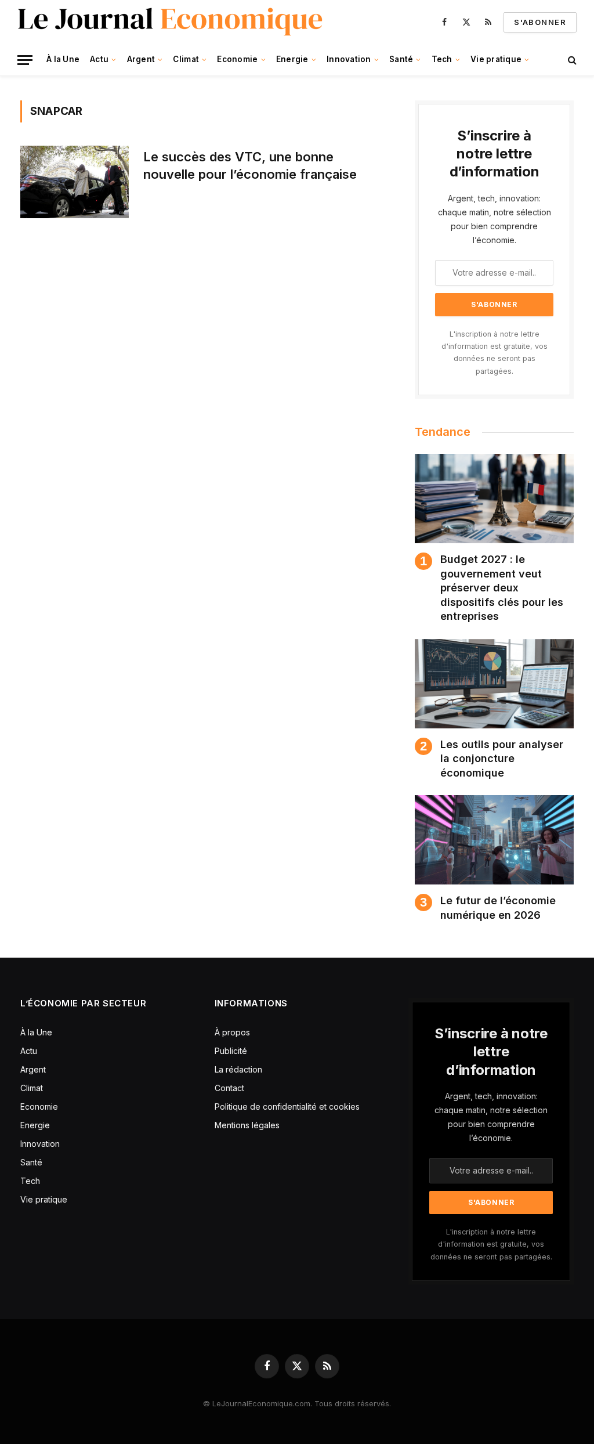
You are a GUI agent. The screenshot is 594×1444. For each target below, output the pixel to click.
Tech (442, 59)
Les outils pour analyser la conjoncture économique (501, 758)
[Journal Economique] (171, 22)
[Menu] (24, 60)
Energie (292, 59)
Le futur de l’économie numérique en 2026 (498, 907)
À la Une (62, 59)
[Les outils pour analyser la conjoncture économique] (494, 683)
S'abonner (540, 22)
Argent (141, 59)
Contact (229, 1088)
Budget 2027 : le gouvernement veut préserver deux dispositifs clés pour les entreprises (501, 587)
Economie (237, 59)
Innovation (349, 59)
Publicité (231, 1051)
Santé (401, 59)
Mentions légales (247, 1125)
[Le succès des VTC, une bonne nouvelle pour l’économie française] (74, 182)
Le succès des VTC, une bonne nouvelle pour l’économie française (250, 165)
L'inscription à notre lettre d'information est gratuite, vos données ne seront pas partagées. (491, 1244)
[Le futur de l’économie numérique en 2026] (494, 840)
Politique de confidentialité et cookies (288, 1106)
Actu (99, 59)
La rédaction (238, 1069)
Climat (186, 59)
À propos (232, 1032)
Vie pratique (495, 59)
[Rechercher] (571, 60)
